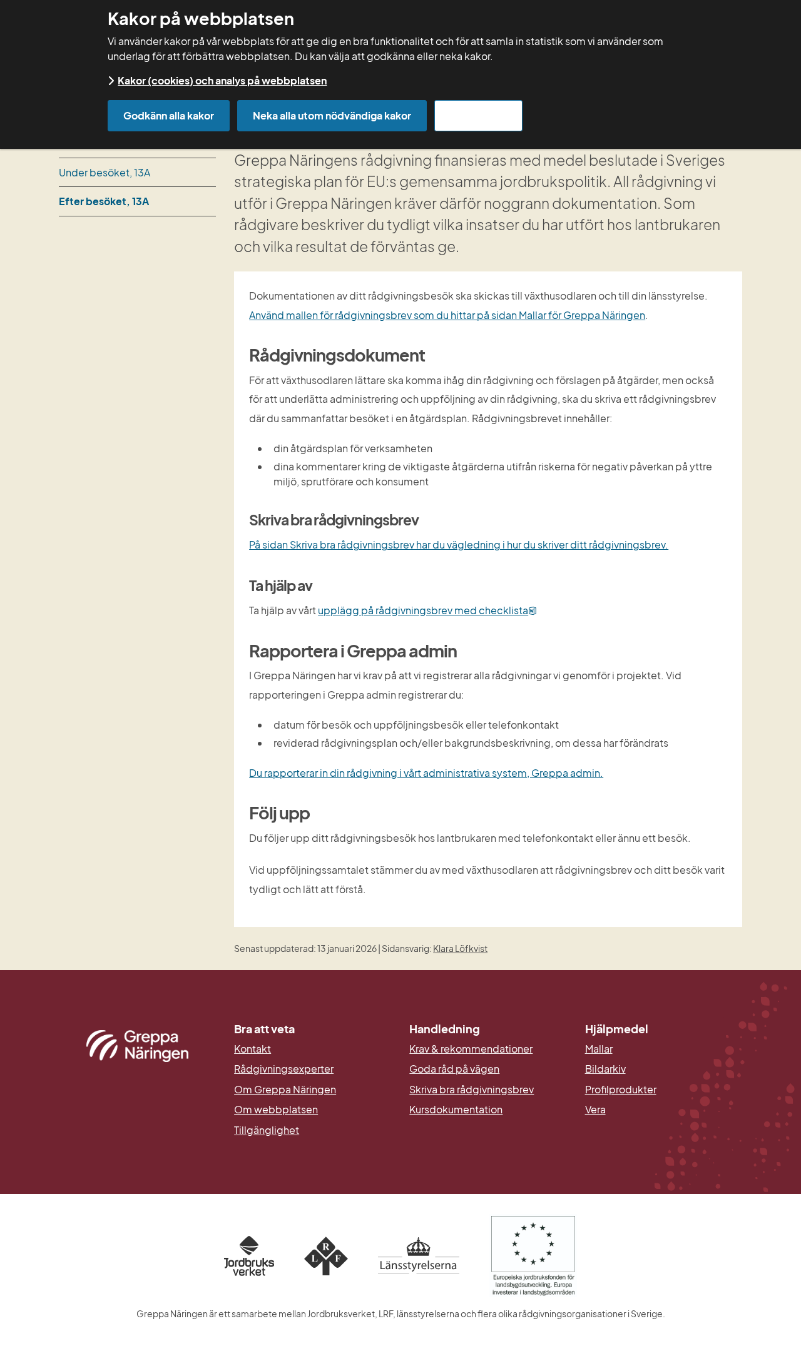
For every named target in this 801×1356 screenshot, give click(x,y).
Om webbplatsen (276, 1109)
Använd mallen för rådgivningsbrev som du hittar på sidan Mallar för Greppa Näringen (447, 314)
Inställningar (478, 115)
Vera (595, 1109)
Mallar (599, 1049)
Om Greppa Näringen (285, 1089)
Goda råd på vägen (454, 1069)
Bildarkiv (663, 1069)
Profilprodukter (620, 1089)
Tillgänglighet (266, 1130)
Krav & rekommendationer (471, 1049)
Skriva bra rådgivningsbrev (471, 1089)
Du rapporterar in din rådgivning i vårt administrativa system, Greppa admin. (426, 772)
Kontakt (252, 1049)
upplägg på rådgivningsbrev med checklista (427, 610)
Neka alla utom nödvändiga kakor (332, 115)
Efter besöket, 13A (104, 201)
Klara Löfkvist (460, 948)
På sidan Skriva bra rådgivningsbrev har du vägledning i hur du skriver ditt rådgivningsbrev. (458, 544)
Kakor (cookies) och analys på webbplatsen (222, 80)
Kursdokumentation (456, 1109)
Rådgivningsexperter (284, 1069)
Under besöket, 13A (104, 172)
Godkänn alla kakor (168, 115)
